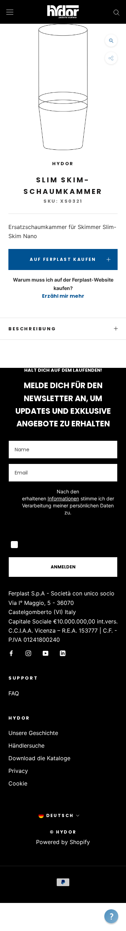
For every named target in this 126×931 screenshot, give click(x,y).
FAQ (13, 693)
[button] (111, 916)
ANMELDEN (63, 567)
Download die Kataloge (39, 758)
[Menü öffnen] (9, 12)
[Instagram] (28, 652)
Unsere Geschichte (33, 732)
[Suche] (116, 12)
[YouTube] (45, 652)
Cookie (17, 783)
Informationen (63, 498)
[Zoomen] (111, 40)
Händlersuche (26, 745)
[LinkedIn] (62, 652)
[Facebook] (11, 652)
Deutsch (60, 815)
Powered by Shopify (63, 841)
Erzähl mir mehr (63, 295)
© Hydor (63, 832)
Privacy (18, 770)
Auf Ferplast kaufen (63, 259)
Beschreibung (32, 328)
